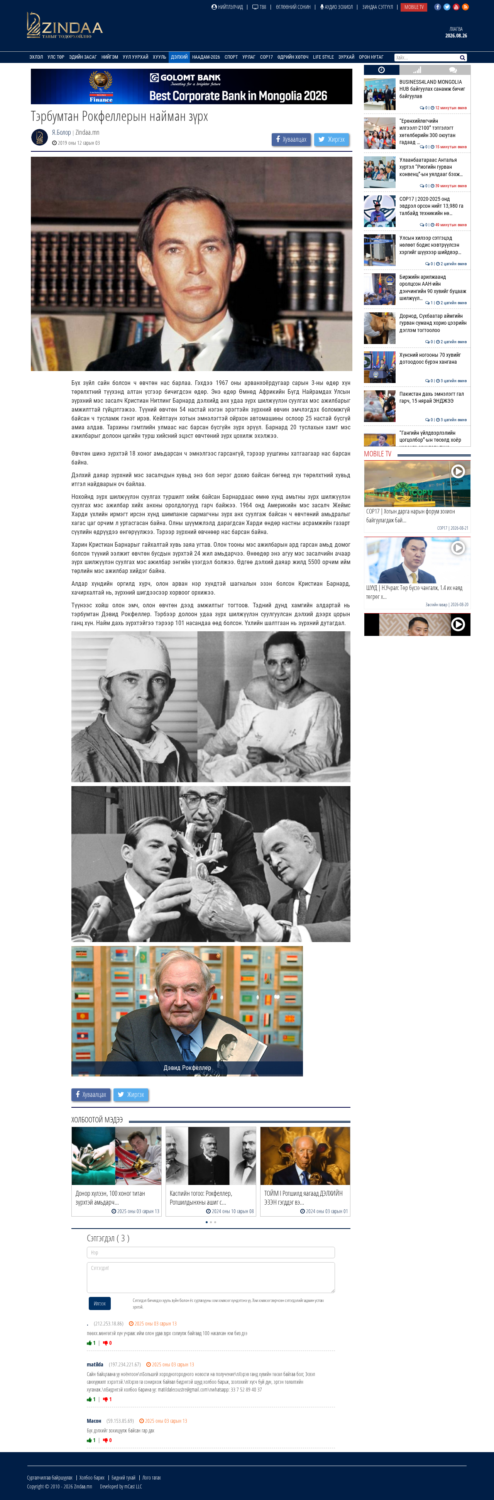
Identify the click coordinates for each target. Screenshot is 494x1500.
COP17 (266, 57)
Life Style (323, 57)
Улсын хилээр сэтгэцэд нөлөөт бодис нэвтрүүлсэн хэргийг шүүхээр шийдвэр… (433, 245)
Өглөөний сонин (293, 6)
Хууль (159, 57)
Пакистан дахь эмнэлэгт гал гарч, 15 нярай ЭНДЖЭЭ (433, 397)
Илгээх (100, 1303)
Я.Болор (61, 132)
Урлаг (248, 57)
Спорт (231, 57)
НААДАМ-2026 (206, 57)
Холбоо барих (92, 1477)
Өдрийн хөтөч (292, 57)
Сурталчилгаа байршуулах (50, 1477)
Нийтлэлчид (230, 6)
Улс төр (55, 57)
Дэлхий (179, 57)
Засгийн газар (436, 604)
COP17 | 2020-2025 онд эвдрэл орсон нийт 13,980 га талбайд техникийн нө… (433, 206)
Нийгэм (110, 57)
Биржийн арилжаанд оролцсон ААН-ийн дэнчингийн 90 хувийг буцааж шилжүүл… (433, 288)
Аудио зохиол (338, 6)
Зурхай (346, 57)
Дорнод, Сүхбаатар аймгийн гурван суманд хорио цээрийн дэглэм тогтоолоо (433, 323)
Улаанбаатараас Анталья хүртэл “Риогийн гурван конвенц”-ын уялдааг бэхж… (433, 167)
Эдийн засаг (83, 57)
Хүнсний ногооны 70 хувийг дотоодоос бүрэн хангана (433, 358)
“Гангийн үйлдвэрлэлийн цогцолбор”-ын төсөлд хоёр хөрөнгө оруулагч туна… (433, 440)
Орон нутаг (371, 57)
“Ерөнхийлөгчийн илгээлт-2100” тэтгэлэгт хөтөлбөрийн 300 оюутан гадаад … (433, 132)
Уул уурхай (135, 57)
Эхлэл (36, 57)
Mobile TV (413, 6)
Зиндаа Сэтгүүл (377, 6)
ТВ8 (262, 6)
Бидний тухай (123, 1477)
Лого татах (151, 1477)
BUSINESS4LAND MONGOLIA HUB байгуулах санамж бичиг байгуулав (433, 89)
